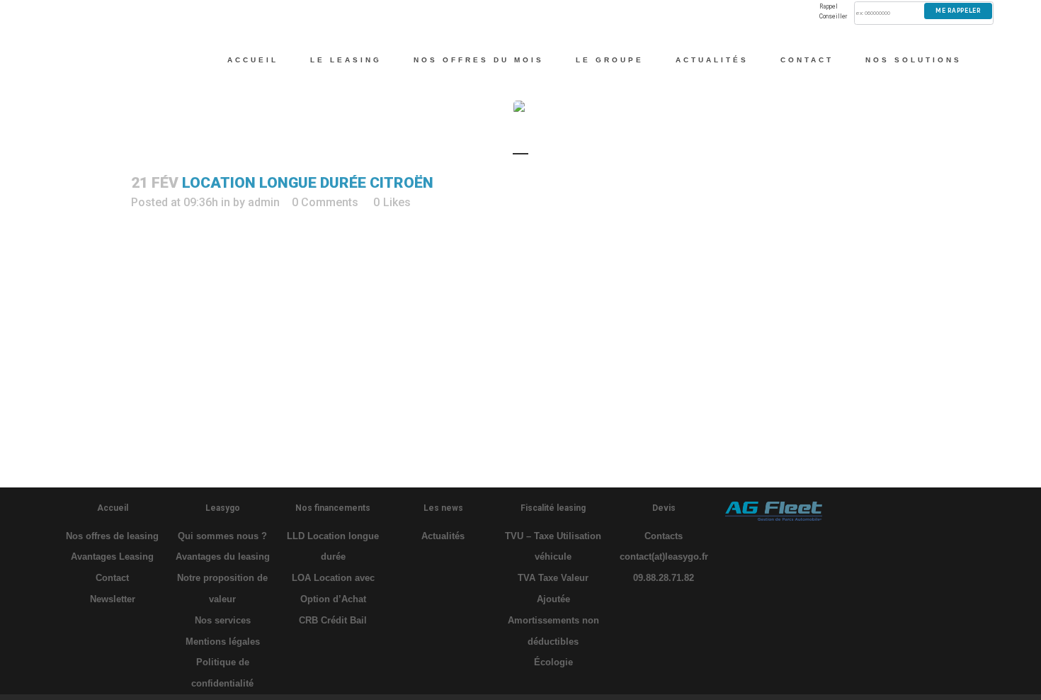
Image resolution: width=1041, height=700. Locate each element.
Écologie (553, 662)
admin (264, 202)
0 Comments (325, 202)
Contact (112, 577)
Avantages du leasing (223, 556)
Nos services (223, 620)
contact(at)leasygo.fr (664, 556)
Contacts (663, 536)
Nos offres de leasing (112, 536)
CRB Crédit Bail (333, 620)
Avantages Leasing (112, 556)
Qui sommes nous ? (222, 536)
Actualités (443, 536)
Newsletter (112, 599)
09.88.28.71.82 (663, 577)
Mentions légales (223, 641)
